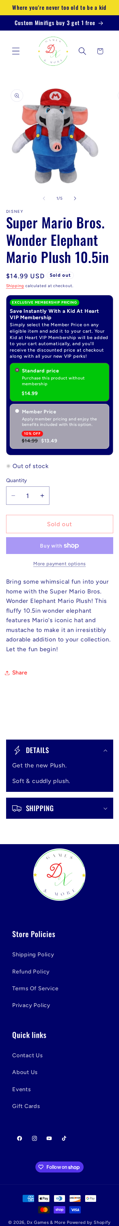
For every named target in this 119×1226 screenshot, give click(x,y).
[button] (15, 51)
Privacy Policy (31, 1005)
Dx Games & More (46, 1222)
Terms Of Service (35, 988)
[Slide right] (75, 198)
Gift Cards (26, 1106)
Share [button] (19, 672)
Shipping (15, 285)
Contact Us (27, 1055)
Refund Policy (31, 971)
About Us (25, 1072)
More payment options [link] (59, 564)
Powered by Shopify (89, 1222)
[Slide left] (44, 198)
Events (21, 1089)
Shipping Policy (33, 954)
